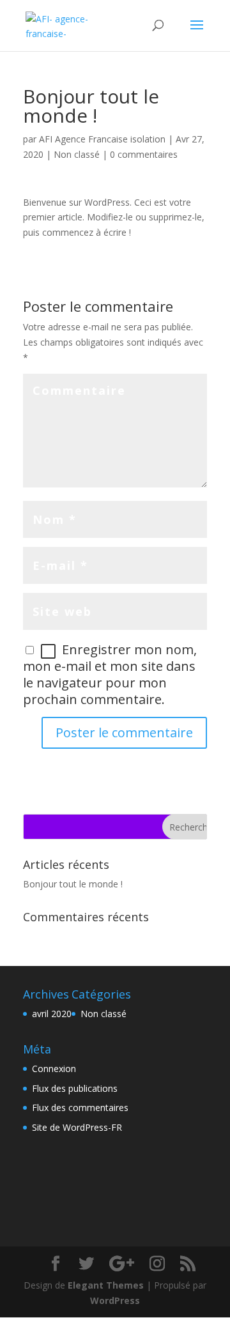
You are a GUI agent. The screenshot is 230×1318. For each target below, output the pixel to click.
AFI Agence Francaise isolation (102, 139)
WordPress (115, 1300)
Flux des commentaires (80, 1107)
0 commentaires (144, 154)
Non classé (77, 154)
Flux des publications (75, 1088)
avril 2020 (52, 1014)
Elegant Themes (106, 1285)
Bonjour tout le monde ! (73, 884)
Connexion (54, 1068)
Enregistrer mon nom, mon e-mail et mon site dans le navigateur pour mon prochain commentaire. (110, 674)
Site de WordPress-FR (77, 1127)
